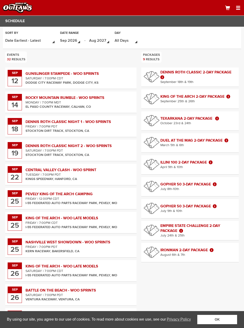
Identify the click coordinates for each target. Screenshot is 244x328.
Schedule (15, 21)
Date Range (69, 33)
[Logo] (20, 7)
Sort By (11, 33)
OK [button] (217, 319)
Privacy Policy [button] (179, 319)
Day (118, 33)
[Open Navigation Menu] (238, 8)
